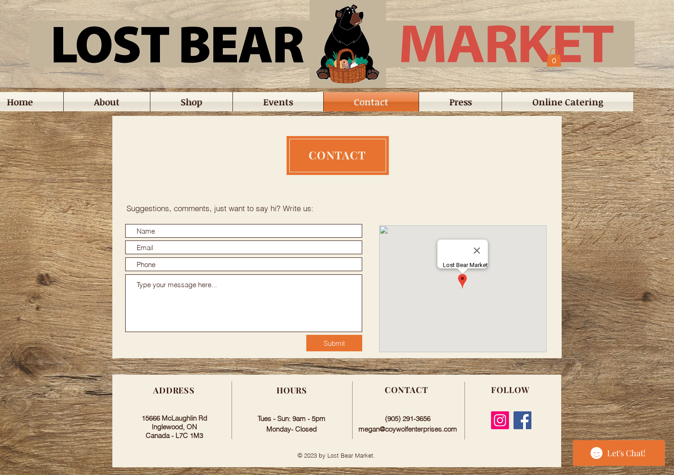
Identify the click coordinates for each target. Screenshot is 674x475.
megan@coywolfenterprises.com (408, 429)
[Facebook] (522, 420)
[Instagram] (500, 420)
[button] (554, 57)
